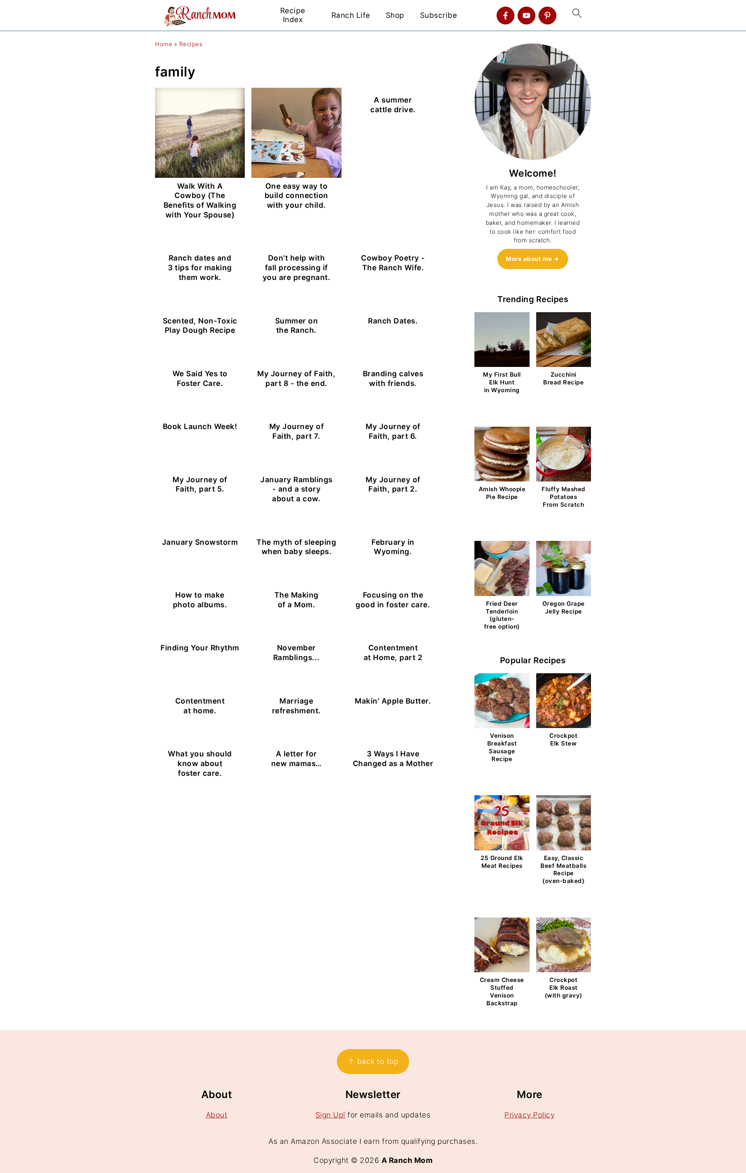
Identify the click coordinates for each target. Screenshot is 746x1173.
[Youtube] (526, 15)
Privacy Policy (529, 1114)
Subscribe (438, 15)
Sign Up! (330, 1114)
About (217, 1114)
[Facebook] (505, 15)
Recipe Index (292, 15)
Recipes (191, 44)
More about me (529, 258)
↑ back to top (373, 1061)
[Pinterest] (547, 15)
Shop (395, 15)
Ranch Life (350, 15)
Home (163, 44)
